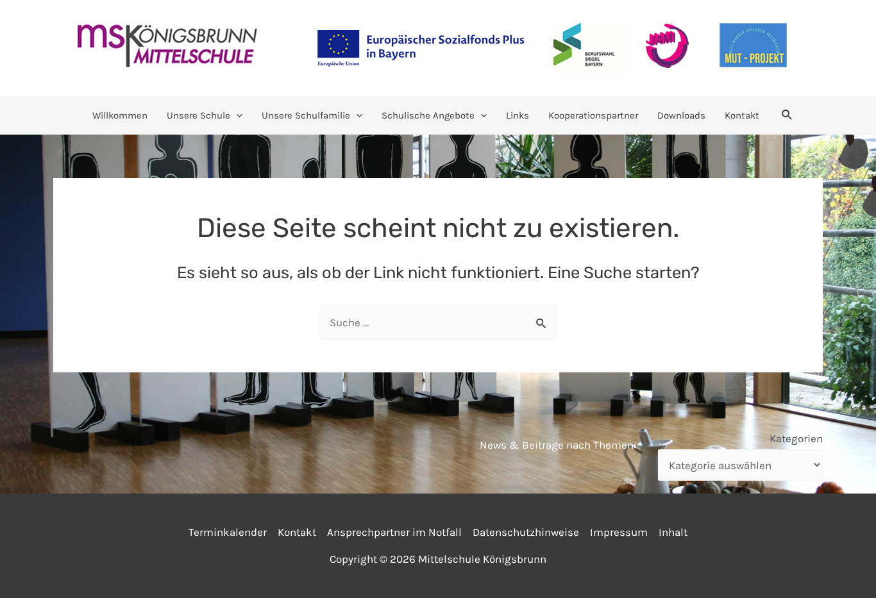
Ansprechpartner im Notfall (394, 532)
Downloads (681, 115)
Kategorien (796, 438)
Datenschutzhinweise (526, 532)
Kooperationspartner (593, 115)
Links (517, 115)
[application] (236, 115)
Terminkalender (228, 532)
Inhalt (673, 532)
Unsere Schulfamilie (306, 115)
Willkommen (119, 115)
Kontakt (742, 115)
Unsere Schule (198, 115)
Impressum (619, 532)
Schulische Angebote (428, 115)
